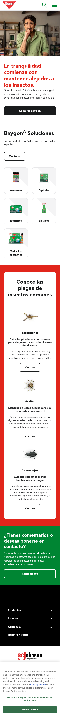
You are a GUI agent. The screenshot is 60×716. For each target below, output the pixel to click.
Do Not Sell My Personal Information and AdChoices (29, 699)
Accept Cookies (30, 709)
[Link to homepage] (9, 5)
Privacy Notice (38, 684)
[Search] (44, 5)
